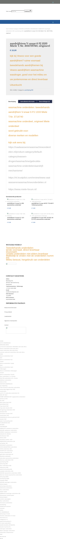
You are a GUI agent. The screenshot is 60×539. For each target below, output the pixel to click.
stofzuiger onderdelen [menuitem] (6, 528)
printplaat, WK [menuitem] (4, 443)
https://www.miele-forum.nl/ (22, 189)
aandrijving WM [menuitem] (4, 462)
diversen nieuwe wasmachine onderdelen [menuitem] (11, 475)
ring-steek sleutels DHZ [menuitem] (6, 408)
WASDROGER (34, 29)
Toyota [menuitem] (1, 361)
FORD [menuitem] (1, 354)
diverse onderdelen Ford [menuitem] (6, 356)
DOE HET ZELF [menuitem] (3, 395)
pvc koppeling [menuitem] (3, 385)
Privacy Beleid (8, 312)
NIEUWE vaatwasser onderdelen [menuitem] (8, 430)
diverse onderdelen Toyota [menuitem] (7, 363)
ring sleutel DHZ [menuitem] (4, 406)
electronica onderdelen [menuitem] (6, 502)
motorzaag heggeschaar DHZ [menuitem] (7, 389)
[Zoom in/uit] (0, 536)
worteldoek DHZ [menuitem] (4, 404)
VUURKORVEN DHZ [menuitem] (5, 423)
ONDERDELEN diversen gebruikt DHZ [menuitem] (9, 417)
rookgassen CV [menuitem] (4, 519)
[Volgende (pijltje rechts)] (2, 538)
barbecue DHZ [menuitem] (4, 398)
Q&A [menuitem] (1, 534)
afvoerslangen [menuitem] (3, 484)
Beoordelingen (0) (44, 101)
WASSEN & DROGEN (24, 29)
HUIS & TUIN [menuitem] (3, 382)
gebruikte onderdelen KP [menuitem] (6, 454)
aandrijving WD (19, 31)
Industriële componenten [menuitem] (6, 532)
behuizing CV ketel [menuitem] (5, 514)
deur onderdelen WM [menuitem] (5, 465)
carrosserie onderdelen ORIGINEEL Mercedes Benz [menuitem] (13, 346)
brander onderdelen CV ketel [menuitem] (7, 515)
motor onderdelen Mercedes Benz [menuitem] (9, 350)
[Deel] (3, 536)
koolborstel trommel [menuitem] (5, 506)
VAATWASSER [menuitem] (3, 426)
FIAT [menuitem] (1, 358)
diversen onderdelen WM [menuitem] (6, 460)
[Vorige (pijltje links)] (0, 538)
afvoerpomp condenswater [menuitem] (7, 495)
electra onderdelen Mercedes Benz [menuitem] (9, 348)
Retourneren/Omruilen (10, 307)
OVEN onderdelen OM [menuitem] (6, 449)
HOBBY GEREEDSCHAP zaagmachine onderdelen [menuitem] (12, 397)
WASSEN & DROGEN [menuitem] (5, 456)
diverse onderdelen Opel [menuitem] (6, 367)
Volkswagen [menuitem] (3, 369)
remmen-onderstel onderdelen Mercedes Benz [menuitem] (12, 352)
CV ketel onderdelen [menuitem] (5, 523)
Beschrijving (12, 101)
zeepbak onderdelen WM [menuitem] (6, 471)
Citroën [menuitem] (2, 372)
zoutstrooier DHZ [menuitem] (4, 415)
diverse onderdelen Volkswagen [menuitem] (8, 371)
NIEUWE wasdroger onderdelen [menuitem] (8, 482)
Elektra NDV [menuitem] (3, 437)
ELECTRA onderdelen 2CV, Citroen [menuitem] (9, 378)
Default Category (14, 29)
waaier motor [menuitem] (3, 491)
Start (7, 29)
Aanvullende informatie (27, 101)
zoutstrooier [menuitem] (3, 391)
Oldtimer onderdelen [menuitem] (5, 380)
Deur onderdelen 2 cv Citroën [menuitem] (7, 376)
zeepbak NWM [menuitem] (4, 480)
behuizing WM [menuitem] (4, 463)
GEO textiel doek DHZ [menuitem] (5, 402)
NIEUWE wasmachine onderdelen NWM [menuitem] (10, 473)
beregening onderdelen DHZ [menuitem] (7, 410)
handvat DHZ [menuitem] (3, 411)
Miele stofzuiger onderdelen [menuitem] (7, 530)
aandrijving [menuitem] (3, 504)
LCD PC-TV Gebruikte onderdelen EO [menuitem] (9, 393)
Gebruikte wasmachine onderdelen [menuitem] (9, 458)
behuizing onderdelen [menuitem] (6, 486)
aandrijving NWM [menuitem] (4, 478)
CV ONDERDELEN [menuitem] (4, 512)
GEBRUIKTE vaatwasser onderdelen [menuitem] (9, 428)
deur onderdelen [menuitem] (4, 489)
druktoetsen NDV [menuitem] (4, 436)
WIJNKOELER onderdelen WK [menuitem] (7, 441)
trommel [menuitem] (2, 508)
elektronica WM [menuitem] (4, 467)
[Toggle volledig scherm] (2, 536)
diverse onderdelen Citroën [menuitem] (7, 374)
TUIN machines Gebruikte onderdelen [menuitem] (10, 387)
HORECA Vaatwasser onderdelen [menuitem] (8, 432)
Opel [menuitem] (1, 365)
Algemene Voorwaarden (10, 320)
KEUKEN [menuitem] (2, 424)
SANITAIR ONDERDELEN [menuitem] (6, 384)
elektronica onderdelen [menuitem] (6, 488)
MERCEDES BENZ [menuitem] (4, 345)
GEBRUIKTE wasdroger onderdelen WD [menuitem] (10, 493)
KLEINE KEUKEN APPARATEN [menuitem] (7, 525)
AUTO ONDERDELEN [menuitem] (5, 343)
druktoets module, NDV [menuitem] (6, 439)
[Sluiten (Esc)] (5, 536)
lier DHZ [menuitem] (2, 400)
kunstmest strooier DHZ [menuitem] (6, 413)
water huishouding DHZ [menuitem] (6, 421)
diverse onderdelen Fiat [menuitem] (6, 359)
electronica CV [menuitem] (4, 517)
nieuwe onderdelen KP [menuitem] (6, 452)
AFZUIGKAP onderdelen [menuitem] (6, 445)
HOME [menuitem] (1, 341)
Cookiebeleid (7, 316)
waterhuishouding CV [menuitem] (5, 521)
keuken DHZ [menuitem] (3, 419)
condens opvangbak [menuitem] (5, 499)
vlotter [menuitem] (1, 510)
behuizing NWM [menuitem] (4, 476)
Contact (6, 325)
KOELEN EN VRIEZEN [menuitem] (5, 434)
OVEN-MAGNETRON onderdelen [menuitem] (8, 447)
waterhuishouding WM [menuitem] (6, 469)
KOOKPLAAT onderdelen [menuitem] (6, 450)
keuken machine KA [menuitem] (5, 527)
